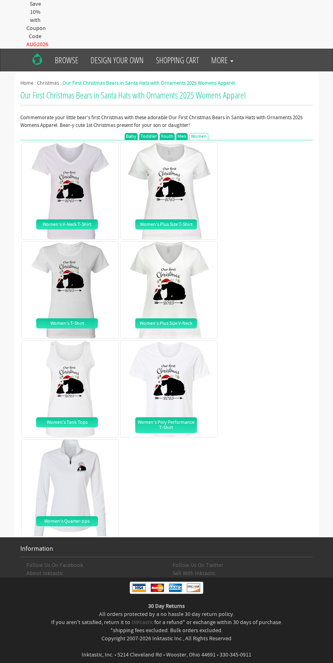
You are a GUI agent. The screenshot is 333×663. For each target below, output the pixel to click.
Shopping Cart (177, 60)
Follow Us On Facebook (54, 565)
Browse (66, 60)
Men (181, 136)
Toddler (149, 136)
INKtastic (142, 622)
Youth (167, 136)
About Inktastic (44, 573)
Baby (131, 136)
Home (26, 83)
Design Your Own (117, 60)
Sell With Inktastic (194, 573)
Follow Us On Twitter (198, 565)
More (220, 60)
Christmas (48, 83)
